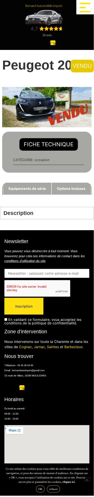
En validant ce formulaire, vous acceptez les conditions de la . (42, 321)
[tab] (27, 188)
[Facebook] (41, 42)
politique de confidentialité (54, 323)
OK (40, 489)
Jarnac (39, 347)
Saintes (53, 347)
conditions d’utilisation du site (24, 261)
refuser (53, 489)
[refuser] (87, 479)
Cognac (25, 347)
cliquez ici (68, 481)
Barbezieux (73, 347)
